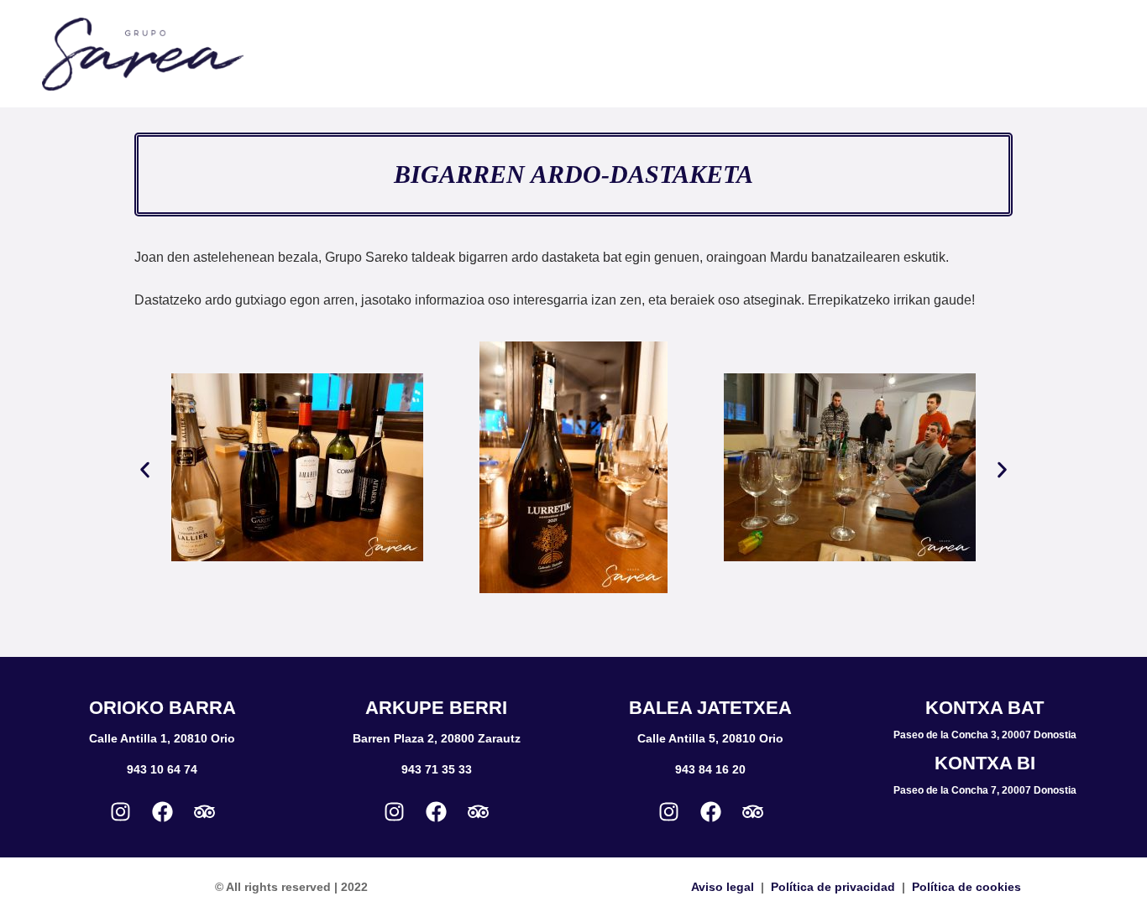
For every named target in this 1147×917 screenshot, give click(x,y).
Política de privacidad (833, 887)
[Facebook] (162, 811)
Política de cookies (966, 887)
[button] (144, 470)
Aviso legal (722, 887)
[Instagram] (120, 811)
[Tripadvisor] (204, 811)
